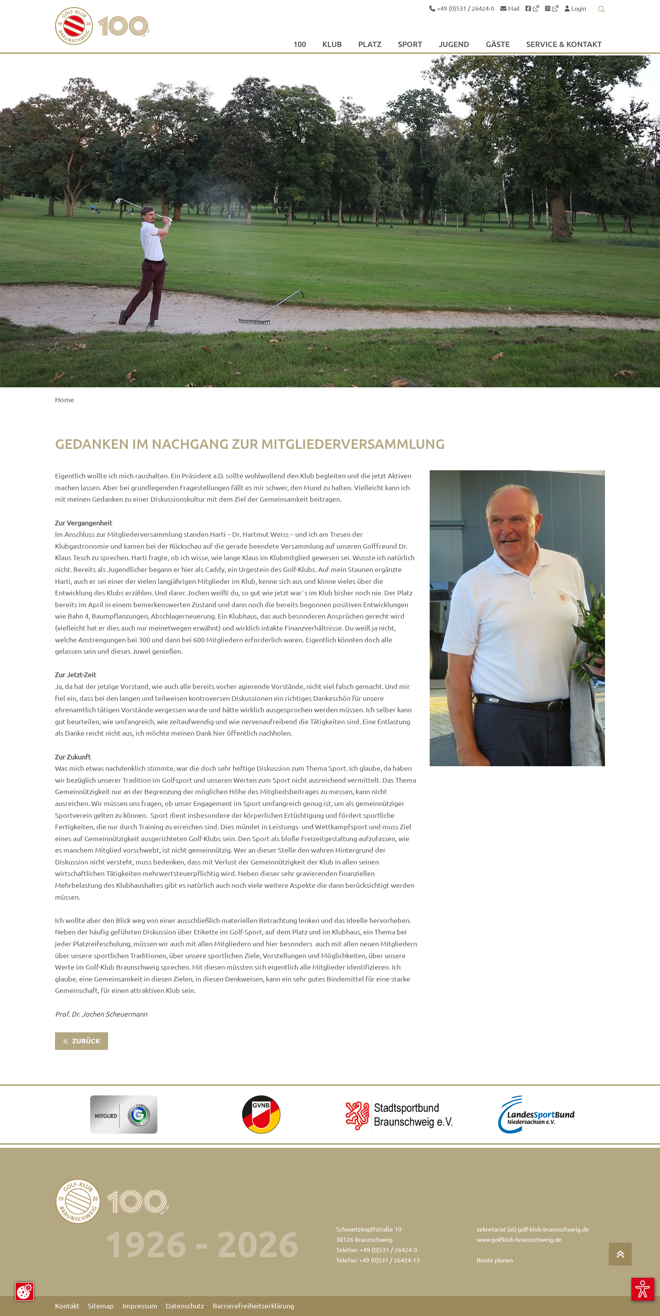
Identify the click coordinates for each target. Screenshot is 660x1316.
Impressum (140, 1306)
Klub (332, 45)
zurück (85, 1041)
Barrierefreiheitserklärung (253, 1306)
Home (64, 400)
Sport (410, 45)
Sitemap (101, 1306)
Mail (512, 8)
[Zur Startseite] (120, 26)
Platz (370, 45)
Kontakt (67, 1306)
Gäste (498, 45)
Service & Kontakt (564, 45)
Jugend (454, 45)
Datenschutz (185, 1306)
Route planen (495, 1260)
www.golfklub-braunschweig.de (519, 1239)
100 (299, 45)
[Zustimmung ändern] (24, 1291)
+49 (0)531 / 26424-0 (464, 8)
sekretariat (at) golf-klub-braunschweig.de (533, 1229)
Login (578, 8)
